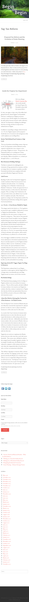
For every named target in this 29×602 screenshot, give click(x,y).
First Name (3, 406)
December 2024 (7, 479)
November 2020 (7, 494)
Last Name (3, 412)
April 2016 (5, 556)
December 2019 (7, 506)
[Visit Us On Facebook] (2, 388)
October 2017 (6, 521)
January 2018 (6, 516)
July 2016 (5, 549)
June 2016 (5, 552)
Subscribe (5, 430)
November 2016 (7, 541)
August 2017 (6, 523)
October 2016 (6, 543)
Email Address (3, 399)
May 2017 (5, 529)
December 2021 (7, 485)
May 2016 (5, 554)
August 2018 (6, 514)
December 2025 (7, 477)
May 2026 (5, 475)
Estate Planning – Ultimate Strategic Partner (14, 465)
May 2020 (5, 500)
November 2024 (7, 481)
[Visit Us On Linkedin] (9, 388)
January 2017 (6, 537)
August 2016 (6, 547)
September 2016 (7, 545)
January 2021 (6, 492)
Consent (2, 419)
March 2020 (6, 502)
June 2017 (5, 527)
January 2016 (6, 562)
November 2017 (7, 519)
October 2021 (6, 488)
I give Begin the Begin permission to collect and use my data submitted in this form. (14, 423)
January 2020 (6, 504)
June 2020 (5, 498)
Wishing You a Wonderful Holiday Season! (13, 461)
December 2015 (7, 564)
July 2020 (5, 496)
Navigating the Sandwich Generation (12, 463)
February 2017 (6, 535)
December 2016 (7, 539)
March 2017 (6, 533)
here (24, 72)
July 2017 (5, 525)
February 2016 (6, 560)
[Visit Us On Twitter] (6, 388)
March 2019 (6, 508)
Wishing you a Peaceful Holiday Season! (13, 458)
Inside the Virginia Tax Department (14, 91)
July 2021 (5, 490)
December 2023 (7, 483)
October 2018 (6, 512)
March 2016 (6, 558)
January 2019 (6, 510)
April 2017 (5, 531)
